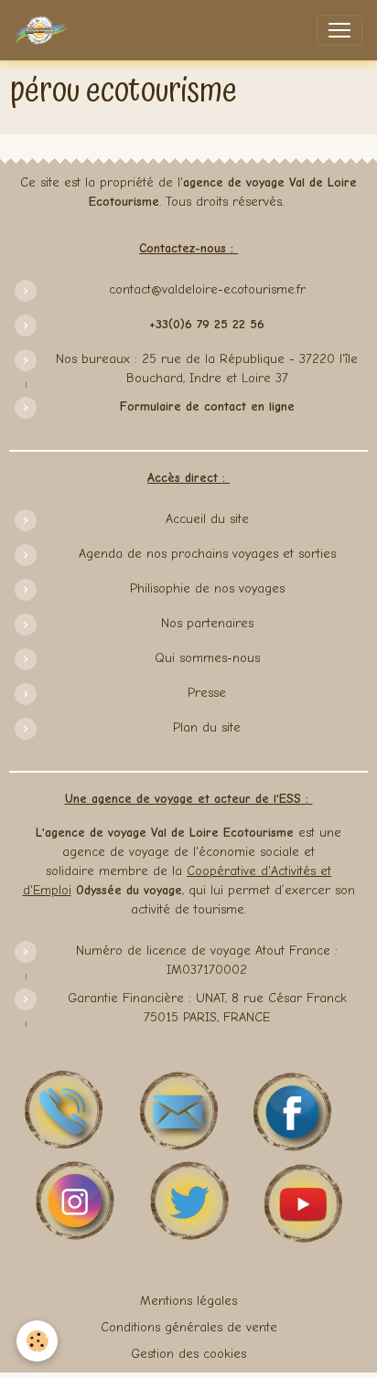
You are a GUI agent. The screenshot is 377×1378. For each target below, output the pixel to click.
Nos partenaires (207, 623)
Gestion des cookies (188, 1354)
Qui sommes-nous (207, 658)
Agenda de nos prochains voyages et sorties (207, 553)
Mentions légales (188, 1301)
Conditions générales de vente (189, 1327)
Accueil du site (207, 519)
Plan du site (207, 727)
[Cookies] (37, 1341)
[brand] (45, 30)
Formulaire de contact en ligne (207, 406)
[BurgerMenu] (339, 30)
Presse (207, 692)
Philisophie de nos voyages (207, 588)
